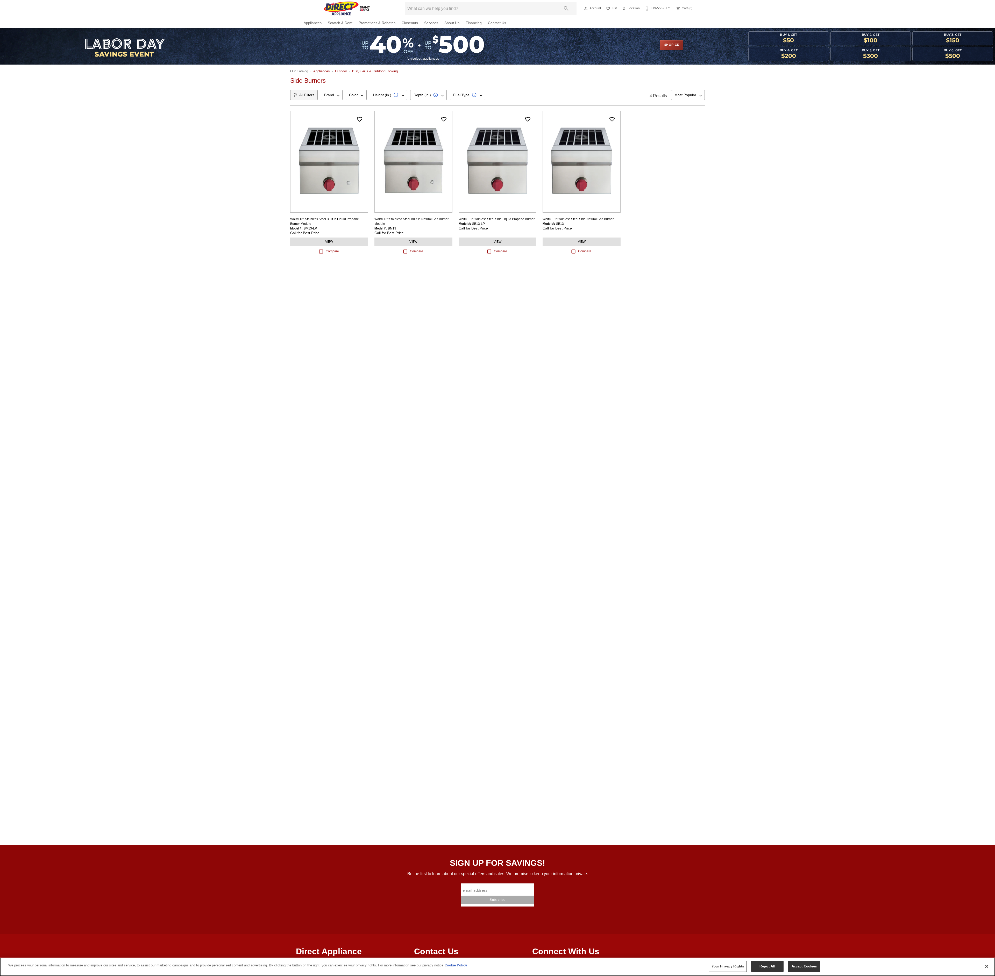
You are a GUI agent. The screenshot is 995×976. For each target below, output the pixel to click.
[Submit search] (566, 8)
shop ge (671, 45)
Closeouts (410, 23)
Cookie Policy (456, 965)
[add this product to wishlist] (359, 119)
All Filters (306, 95)
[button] (586, 8)
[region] (497, 967)
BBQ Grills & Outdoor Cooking (375, 71)
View (329, 241)
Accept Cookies (804, 966)
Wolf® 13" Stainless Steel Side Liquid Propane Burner (497, 219)
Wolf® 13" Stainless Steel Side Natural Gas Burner (578, 219)
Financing (474, 23)
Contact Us (497, 23)
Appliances (313, 23)
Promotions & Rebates (377, 23)
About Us (451, 23)
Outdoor (341, 71)
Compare (332, 251)
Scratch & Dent (340, 23)
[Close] (986, 966)
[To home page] (346, 8)
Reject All (767, 966)
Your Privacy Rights (728, 966)
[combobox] (332, 95)
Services (431, 23)
